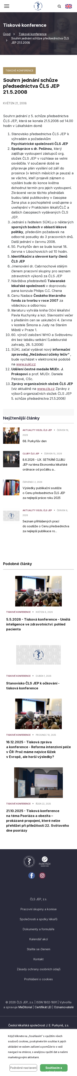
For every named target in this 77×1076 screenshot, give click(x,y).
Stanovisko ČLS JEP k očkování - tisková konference (33, 685)
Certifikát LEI (43, 1007)
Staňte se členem (38, 949)
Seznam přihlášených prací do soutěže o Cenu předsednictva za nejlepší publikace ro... (46, 526)
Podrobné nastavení (23, 1067)
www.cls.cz (46, 389)
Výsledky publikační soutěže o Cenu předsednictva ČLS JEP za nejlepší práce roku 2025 (44, 493)
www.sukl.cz (26, 364)
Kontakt (38, 959)
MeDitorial (25, 1007)
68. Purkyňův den (35, 441)
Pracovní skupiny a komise (39, 909)
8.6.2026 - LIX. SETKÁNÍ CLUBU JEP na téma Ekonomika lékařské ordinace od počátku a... (45, 464)
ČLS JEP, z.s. (38, 899)
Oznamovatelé (64, 1007)
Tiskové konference (33, 34)
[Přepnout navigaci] (6, 6)
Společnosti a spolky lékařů (38, 919)
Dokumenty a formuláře (38, 929)
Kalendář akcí (38, 939)
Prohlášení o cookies (38, 979)
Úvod (6, 34)
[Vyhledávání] (59, 6)
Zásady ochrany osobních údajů (38, 969)
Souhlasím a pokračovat (53, 1069)
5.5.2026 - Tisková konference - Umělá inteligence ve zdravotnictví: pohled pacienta (38, 624)
